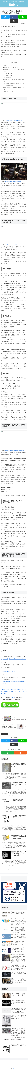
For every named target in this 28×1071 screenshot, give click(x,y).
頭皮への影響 (9, 73)
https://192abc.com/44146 (8, 671)
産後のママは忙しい (9, 65)
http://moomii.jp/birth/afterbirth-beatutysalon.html (13, 659)
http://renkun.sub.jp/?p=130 (11, 244)
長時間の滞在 (9, 75)
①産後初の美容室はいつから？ (11, 67)
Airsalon (15, 1068)
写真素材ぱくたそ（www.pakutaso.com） (14, 120)
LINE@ (13, 697)
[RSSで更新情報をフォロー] (20, 752)
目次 (12, 62)
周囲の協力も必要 (8, 92)
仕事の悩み (5, 733)
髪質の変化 (8, 77)
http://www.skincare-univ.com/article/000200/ (14, 450)
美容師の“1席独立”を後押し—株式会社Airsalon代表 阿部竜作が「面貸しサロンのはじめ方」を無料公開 (14, 691)
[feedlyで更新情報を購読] (7, 752)
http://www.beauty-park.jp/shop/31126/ (13, 181)
